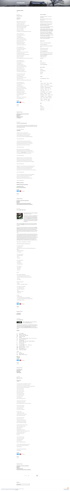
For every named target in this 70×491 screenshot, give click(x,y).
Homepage (41, 72)
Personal (49, 94)
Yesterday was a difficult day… (44, 49)
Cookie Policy (16, 489)
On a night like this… (21, 209)
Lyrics (18, 187)
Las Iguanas (22, 224)
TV (46, 100)
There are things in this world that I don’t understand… (25, 204)
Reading (47, 97)
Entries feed (41, 106)
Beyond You (19, 378)
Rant (44, 97)
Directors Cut (19, 314)
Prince (46, 96)
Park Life (18, 115)
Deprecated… (42, 58)
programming (49, 96)
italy (46, 90)
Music (46, 94)
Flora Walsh (42, 87)
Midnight (45, 93)
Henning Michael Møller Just (43, 24)
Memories (42, 93)
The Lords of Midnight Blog (43, 64)
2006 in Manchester (27, 326)
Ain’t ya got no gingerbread (43, 44)
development (47, 84)
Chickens (51, 83)
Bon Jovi (28, 321)
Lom (48, 90)
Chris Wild (41, 21)
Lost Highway (19, 117)
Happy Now (19, 15)
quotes (41, 97)
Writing (49, 100)
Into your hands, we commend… (48, 21)
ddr (44, 84)
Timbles (42, 100)
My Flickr (41, 73)
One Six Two (29, 217)
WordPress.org (42, 109)
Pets (52, 94)
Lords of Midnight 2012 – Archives (44, 78)
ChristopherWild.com (43, 70)
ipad (41, 90)
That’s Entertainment (20, 116)
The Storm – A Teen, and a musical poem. (23, 113)
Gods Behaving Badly (47, 87)
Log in (41, 105)
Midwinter (49, 93)
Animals (42, 83)
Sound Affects (21, 182)
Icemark (21, 3)
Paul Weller (18, 130)
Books (48, 83)
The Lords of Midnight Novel (43, 51)
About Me (41, 69)
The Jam (22, 186)
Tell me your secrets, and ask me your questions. (24, 203)
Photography (42, 96)
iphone (43, 90)
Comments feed (42, 108)
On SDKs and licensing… (43, 56)
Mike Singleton (42, 94)
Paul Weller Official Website (24, 184)
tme (44, 100)
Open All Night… (19, 114)
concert (42, 84)
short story (50, 97)
